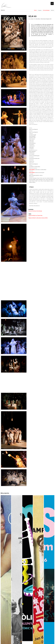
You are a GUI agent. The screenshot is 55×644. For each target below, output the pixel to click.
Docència (34, 211)
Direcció (30, 211)
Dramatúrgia (39, 211)
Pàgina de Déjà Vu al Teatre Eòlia (35, 215)
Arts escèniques (46, 10)
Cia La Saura (32, 169)
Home (35, 10)
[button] (52, 3)
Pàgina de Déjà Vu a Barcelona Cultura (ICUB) (38, 217)
